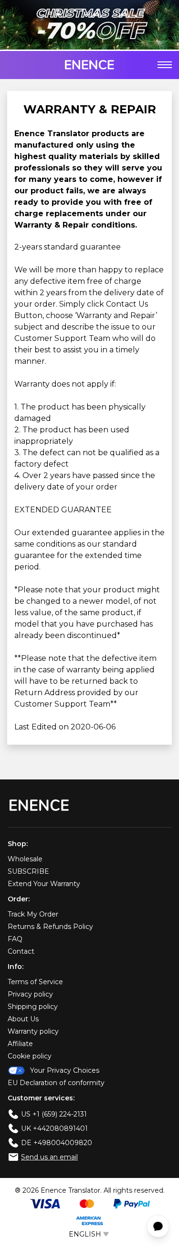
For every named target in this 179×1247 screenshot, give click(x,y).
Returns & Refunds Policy (50, 926)
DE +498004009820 (56, 1142)
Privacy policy (30, 994)
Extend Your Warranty (44, 883)
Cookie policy (30, 1056)
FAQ (15, 939)
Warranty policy (33, 1031)
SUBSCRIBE (28, 871)
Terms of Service (35, 982)
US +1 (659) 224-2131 (54, 1114)
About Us (23, 1019)
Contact (21, 951)
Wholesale (25, 859)
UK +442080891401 (54, 1128)
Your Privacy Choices (64, 1070)
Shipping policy (33, 1006)
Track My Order (33, 914)
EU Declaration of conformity (56, 1082)
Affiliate (20, 1043)
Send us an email (49, 1157)
